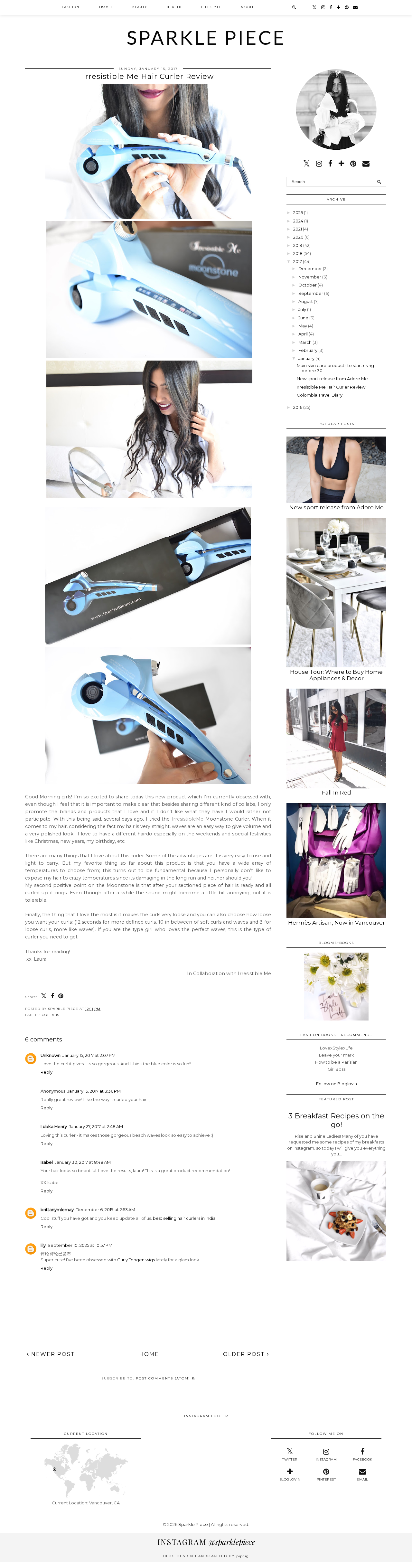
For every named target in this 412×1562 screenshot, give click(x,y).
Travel (106, 7)
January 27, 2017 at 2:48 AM (96, 1126)
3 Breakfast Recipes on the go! (336, 1120)
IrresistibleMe (186, 819)
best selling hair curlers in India (184, 1218)
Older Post (245, 1354)
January (306, 358)
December (310, 268)
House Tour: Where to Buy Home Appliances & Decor (336, 675)
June (303, 317)
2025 (298, 212)
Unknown (51, 1055)
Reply (46, 1072)
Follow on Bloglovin (336, 1083)
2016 (297, 407)
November (309, 276)
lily (43, 1245)
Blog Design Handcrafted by (206, 1556)
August (305, 301)
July (302, 309)
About (247, 7)
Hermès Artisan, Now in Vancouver (336, 922)
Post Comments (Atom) (164, 1378)
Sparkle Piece (206, 37)
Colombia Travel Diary (319, 395)
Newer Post (52, 1354)
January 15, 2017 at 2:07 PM (89, 1055)
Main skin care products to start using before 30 (335, 368)
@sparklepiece (206, 1542)
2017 (297, 261)
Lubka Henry (54, 1126)
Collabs (50, 1015)
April (303, 333)
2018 (298, 253)
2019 (297, 245)
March (305, 342)
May (302, 325)
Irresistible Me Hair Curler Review (331, 387)
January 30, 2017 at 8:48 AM (83, 1162)
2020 (298, 237)
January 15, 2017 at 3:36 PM (94, 1091)
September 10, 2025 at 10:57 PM (80, 1245)
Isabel (47, 1162)
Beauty (139, 7)
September (310, 293)
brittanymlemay (57, 1209)
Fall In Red (336, 792)
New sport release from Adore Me (332, 378)
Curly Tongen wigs (136, 1259)
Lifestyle (211, 7)
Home (149, 1354)
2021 (297, 228)
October (307, 284)
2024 (298, 220)
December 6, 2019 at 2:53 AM (105, 1209)
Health (174, 7)
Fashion (71, 7)
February (307, 350)
